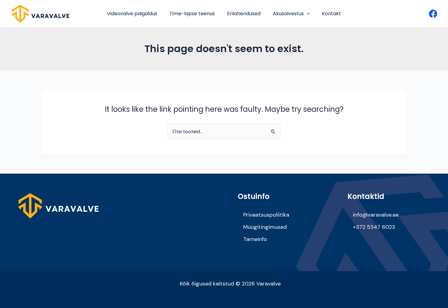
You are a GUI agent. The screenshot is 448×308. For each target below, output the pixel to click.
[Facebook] (433, 13)
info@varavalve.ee (376, 214)
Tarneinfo (255, 239)
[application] (307, 13)
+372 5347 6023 (374, 227)
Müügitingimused (265, 227)
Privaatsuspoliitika (266, 214)
